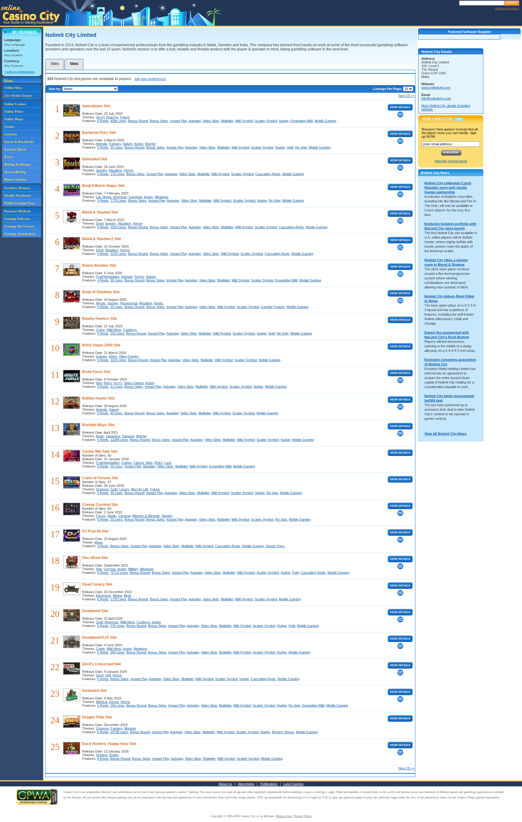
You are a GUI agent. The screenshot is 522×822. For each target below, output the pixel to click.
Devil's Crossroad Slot (101, 664)
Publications (269, 784)
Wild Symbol (244, 121)
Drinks (114, 755)
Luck (168, 462)
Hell (108, 675)
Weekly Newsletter (17, 195)
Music (98, 542)
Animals (101, 144)
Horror (129, 170)
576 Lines (117, 626)
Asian (100, 436)
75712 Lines (119, 572)
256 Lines (117, 705)
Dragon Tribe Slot (97, 717)
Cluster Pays (275, 546)
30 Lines (116, 280)
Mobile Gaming (325, 121)
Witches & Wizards (146, 516)
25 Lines (116, 147)
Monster (130, 728)
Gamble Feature (273, 307)
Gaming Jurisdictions (19, 234)
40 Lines (116, 413)
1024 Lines (118, 227)
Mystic (101, 303)
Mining (117, 595)
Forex (8, 157)
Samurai (128, 436)
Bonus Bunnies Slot (99, 265)
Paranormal (128, 303)
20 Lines (116, 307)
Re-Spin (301, 147)
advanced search (507, 8)
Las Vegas (103, 197)
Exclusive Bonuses (17, 188)
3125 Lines (118, 253)
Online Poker (14, 111)
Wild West (114, 330)
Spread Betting (15, 172)
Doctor (114, 702)
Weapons (162, 197)
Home (8, 80)
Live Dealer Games (18, 95)
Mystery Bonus (283, 732)
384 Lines (117, 652)
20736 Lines (119, 732)
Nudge (283, 121)
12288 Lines (119, 440)
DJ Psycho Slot (95, 531)
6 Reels (102, 121)
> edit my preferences (19, 71)
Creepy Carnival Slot (100, 505)
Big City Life (139, 489)
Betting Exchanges (17, 164)
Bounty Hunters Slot (99, 318)
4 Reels (102, 280)
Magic (112, 516)
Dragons (102, 489)
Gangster (135, 197)
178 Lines (117, 174)
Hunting (101, 755)
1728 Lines (118, 599)
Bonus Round (138, 121)
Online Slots (13, 87)
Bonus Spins (159, 121)
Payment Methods (17, 211)
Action (138, 144)
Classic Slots (143, 462)
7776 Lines (118, 200)
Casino (126, 462)
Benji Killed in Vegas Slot (103, 186)
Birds (127, 595)
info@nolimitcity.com (436, 98)
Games (9, 126)
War (99, 383)
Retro (113, 356)
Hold (290, 147)
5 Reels (102, 147)
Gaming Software (17, 218)
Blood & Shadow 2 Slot (101, 239)
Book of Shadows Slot (101, 292)
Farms (139, 276)
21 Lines (116, 386)
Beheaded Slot (94, 159)
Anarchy (112, 117)
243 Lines (117, 333)
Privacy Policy (303, 816)
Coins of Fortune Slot (100, 478)
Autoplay (194, 121)
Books (158, 303)
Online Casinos (15, 104)
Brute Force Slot (96, 372)
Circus (101, 516)
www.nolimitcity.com (435, 87)
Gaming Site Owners (19, 226)
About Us (225, 784)
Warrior (150, 144)
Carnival (124, 516)
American (120, 197)
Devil (99, 223)
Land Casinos (293, 784)
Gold (114, 489)
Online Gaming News (19, 203)
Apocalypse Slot (96, 106)
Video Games (129, 356)
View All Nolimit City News (445, 433)
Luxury (124, 489)
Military (133, 569)
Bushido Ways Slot (98, 425)
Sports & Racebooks (19, 141)
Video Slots (211, 121)
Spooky (101, 170)
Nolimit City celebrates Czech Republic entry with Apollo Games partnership (447, 187)
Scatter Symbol (266, 121)
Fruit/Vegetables (108, 276)
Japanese (113, 436)
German (110, 569)
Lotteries (10, 134)
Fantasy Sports (15, 149)
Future (125, 117)
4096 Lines (118, 121)
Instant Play (178, 121)
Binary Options (15, 179)
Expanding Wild (301, 121)
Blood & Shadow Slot (100, 212)
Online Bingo (13, 119)
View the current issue (450, 161)
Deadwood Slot (95, 611)
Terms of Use (284, 816)
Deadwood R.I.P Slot (99, 637)
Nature (128, 144)
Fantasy (115, 144)
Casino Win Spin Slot (100, 451)
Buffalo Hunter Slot (98, 398)
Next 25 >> (406, 96)
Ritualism (115, 170)
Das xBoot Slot (95, 558)
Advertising (246, 784)
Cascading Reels (267, 174)
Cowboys (130, 330)
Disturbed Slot (94, 691)
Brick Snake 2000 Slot (101, 345)
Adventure (103, 595)
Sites (55, 64)
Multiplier (227, 121)
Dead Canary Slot (97, 584)
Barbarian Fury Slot (99, 132)
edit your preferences (150, 79)
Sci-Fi (100, 117)
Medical (101, 702)
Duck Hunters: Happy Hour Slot (109, 744)
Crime (100, 330)
